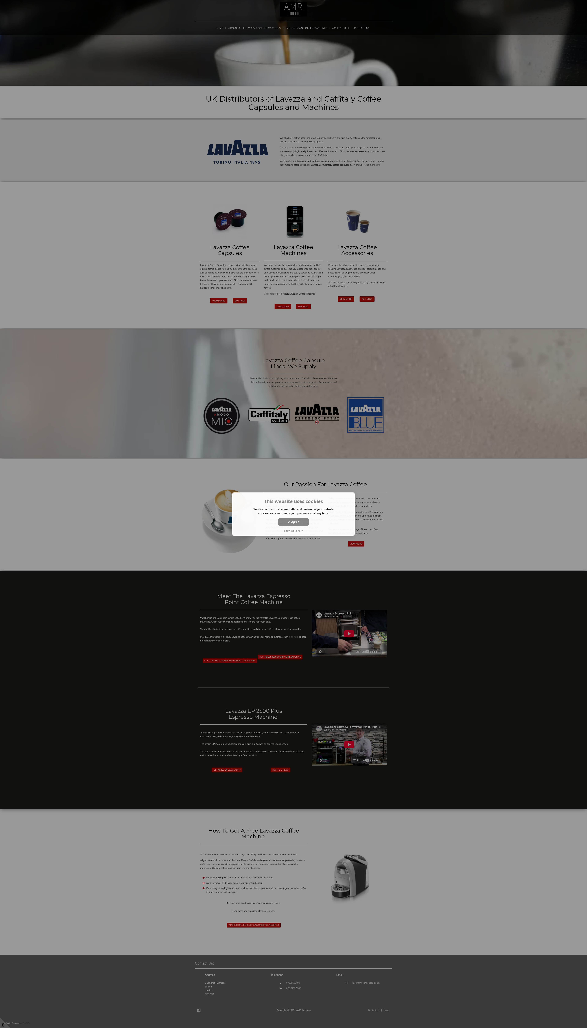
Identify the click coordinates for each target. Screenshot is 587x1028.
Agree (294, 522)
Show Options (293, 530)
